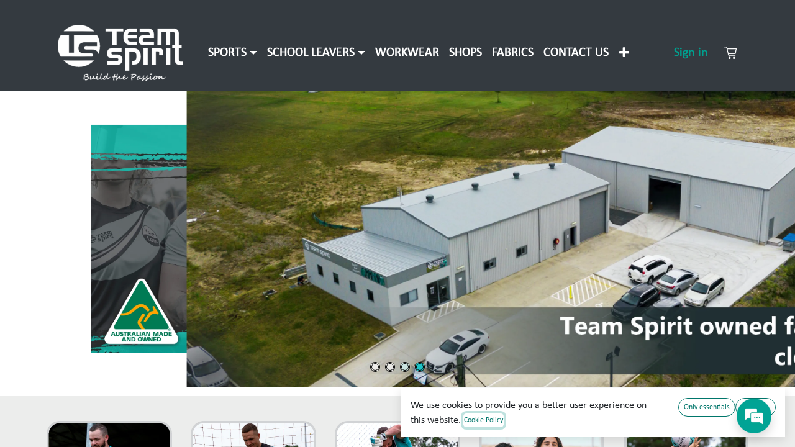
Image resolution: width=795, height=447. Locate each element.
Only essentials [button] (707, 407)
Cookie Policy (483, 420)
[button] (397, 239)
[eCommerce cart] (730, 53)
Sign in (691, 53)
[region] (397, 239)
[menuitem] (232, 53)
